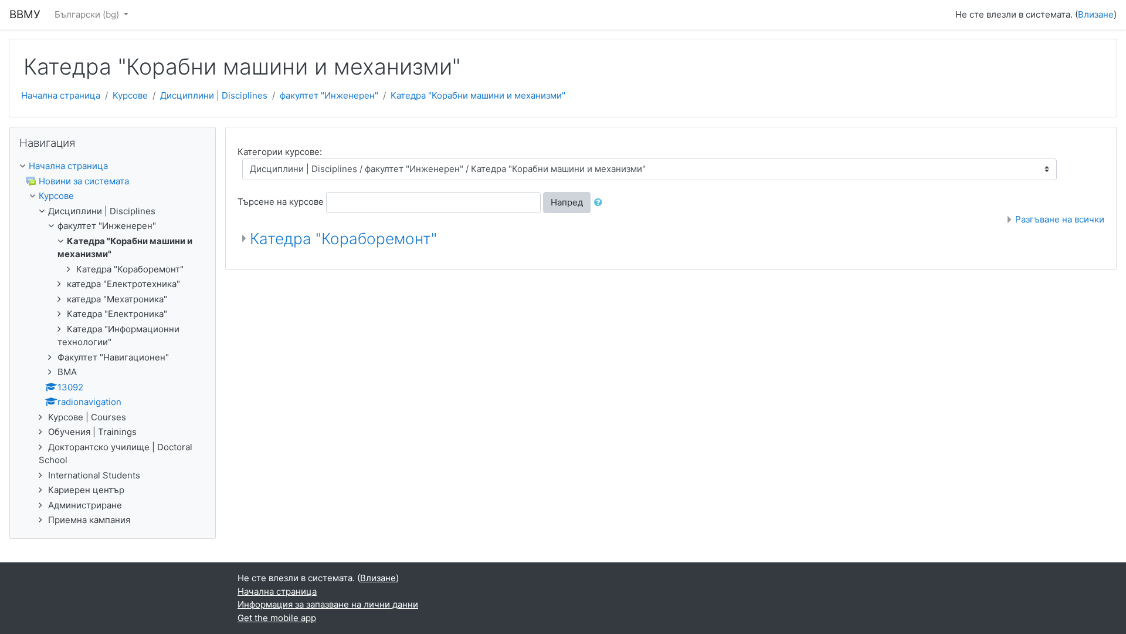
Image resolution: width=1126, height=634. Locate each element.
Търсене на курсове (281, 201)
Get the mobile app (277, 617)
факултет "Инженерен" (329, 95)
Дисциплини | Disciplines (213, 95)
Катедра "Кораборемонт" (343, 239)
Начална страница (60, 95)
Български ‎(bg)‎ (88, 14)
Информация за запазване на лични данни (328, 604)
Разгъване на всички (1059, 219)
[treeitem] (112, 166)
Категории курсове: (280, 151)
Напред (567, 202)
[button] (600, 202)
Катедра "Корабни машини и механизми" (478, 95)
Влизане (1096, 14)
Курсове (130, 95)
